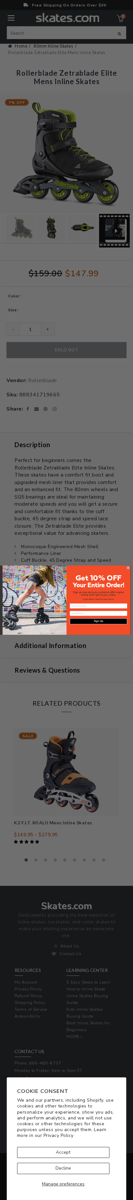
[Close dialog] (128, 568)
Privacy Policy (59, 1135)
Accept (63, 1152)
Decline (63, 1168)
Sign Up (98, 621)
